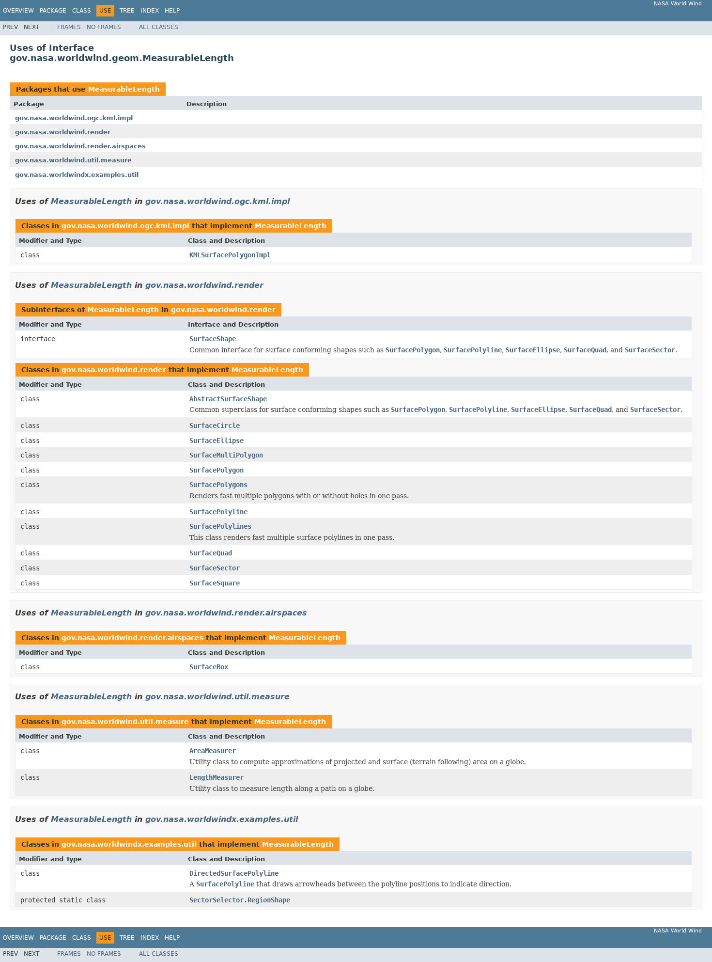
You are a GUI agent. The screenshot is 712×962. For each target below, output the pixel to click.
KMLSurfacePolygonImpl (230, 255)
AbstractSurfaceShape (228, 399)
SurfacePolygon (216, 470)
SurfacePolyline (218, 512)
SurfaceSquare (214, 583)
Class (81, 10)
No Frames (104, 27)
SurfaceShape (212, 339)
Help (172, 10)
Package (53, 10)
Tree (127, 10)
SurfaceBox (208, 667)
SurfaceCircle (214, 425)
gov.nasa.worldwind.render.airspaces (80, 146)
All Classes (158, 27)
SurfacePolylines (220, 526)
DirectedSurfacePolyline (234, 873)
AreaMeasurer (212, 751)
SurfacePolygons (218, 485)
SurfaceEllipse (216, 440)
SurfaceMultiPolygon (226, 455)
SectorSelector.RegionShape (239, 900)
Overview (18, 10)
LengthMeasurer (216, 777)
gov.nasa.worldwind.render (62, 132)
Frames (69, 27)
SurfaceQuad (210, 553)
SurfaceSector (214, 568)
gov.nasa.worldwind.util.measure (73, 160)
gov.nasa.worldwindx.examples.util (77, 174)
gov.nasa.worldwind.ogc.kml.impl (74, 118)
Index (149, 10)
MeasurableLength (124, 89)
